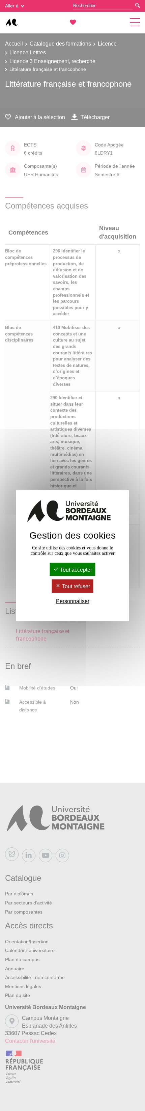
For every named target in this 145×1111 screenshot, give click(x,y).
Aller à (12, 5)
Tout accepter (75, 570)
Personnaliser (72, 601)
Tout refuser (75, 586)
